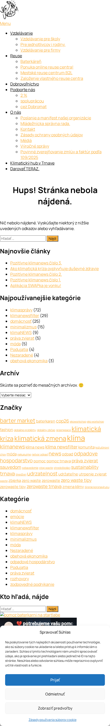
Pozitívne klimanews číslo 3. (36, 263)
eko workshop (95, 421)
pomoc (40, 460)
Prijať (55, 680)
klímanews (12, 446)
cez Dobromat (33, 106)
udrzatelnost (42, 473)
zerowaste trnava (44, 486)
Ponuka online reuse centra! (46, 67)
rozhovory (19, 578)
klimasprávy (21, 310)
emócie (17, 516)
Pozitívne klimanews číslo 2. (36, 274)
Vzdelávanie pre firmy (40, 50)
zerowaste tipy (13, 486)
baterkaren (45, 421)
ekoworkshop (78, 421)
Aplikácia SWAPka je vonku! (35, 285)
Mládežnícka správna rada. (45, 123)
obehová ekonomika (29, 361)
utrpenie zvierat (93, 473)
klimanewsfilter (24, 315)
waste (4, 481)
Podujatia (19, 349)
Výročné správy (34, 146)
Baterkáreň (30, 61)
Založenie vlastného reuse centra (51, 78)
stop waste (46, 468)
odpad (67, 453)
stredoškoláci (62, 468)
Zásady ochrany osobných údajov (51, 135)
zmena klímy (73, 486)
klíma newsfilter (61, 447)
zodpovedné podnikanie (32, 584)
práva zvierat (22, 338)
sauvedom (10, 467)
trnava (7, 473)
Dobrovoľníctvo (24, 84)
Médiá (26, 140)
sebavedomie (30, 468)
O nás (15, 112)
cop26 (62, 421)
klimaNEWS (21, 332)
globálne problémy (25, 430)
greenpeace (63, 430)
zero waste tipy (76, 480)
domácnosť (20, 321)
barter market (17, 420)
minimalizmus (23, 327)
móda (15, 344)
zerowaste (51, 480)
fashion (6, 429)
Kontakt (27, 129)
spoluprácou (32, 101)
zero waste (31, 480)
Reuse (16, 56)
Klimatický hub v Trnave (32, 163)
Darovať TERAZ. (24, 168)
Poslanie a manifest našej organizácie (55, 118)
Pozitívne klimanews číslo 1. (35, 280)
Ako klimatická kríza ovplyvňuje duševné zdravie (54, 268)
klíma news (35, 447)
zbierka (14, 480)
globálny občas (46, 430)
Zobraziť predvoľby (55, 708)
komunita (86, 447)
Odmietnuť (55, 694)
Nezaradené (21, 355)
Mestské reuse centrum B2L (46, 72)
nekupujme (24, 454)
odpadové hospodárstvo (32, 562)
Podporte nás (22, 89)
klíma (76, 438)
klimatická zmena (40, 438)
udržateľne (68, 473)
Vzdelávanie (21, 33)
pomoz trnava (59, 460)
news (55, 453)
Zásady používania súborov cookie (52, 720)
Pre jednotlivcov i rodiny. (42, 44)
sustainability (84, 467)
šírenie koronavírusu (97, 487)
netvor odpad (40, 454)
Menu (5, 23)
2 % (23, 95)
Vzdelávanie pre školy (40, 39)
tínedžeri (21, 474)
